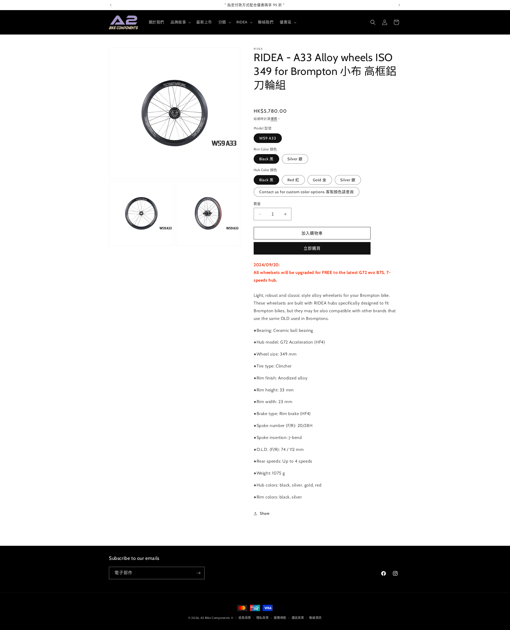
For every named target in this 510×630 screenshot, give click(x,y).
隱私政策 (262, 618)
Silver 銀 (295, 159)
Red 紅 (293, 179)
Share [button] (265, 513)
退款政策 (245, 618)
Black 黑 (266, 159)
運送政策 (298, 618)
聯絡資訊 (315, 618)
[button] (180, 22)
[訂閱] (198, 573)
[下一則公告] (399, 5)
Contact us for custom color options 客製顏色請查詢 (306, 191)
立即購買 (312, 248)
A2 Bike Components (215, 618)
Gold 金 (319, 179)
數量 (257, 203)
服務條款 (280, 618)
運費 (274, 119)
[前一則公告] (111, 5)
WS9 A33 (267, 138)
